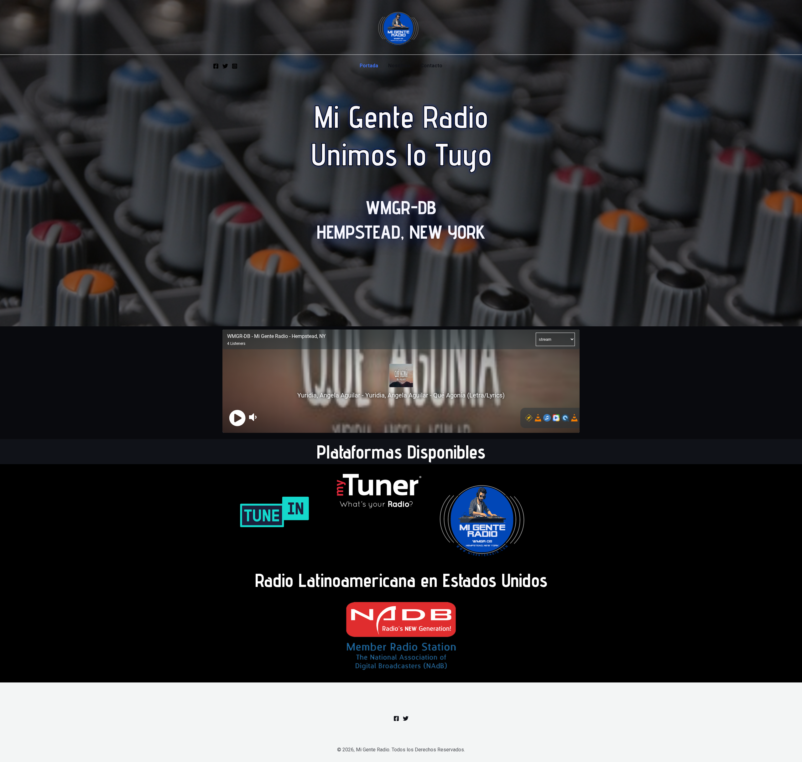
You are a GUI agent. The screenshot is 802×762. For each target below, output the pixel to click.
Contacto (431, 66)
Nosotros (399, 66)
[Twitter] (225, 66)
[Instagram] (234, 66)
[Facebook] (216, 66)
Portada (369, 66)
